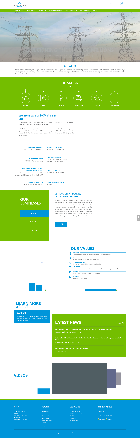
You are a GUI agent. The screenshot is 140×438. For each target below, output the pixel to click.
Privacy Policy (74, 420)
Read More (61, 224)
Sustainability (42, 10)
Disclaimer (73, 416)
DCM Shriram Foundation (77, 414)
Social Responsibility (71, 10)
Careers (111, 6)
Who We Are (19, 10)
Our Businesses (30, 10)
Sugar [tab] (32, 212)
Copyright (73, 418)
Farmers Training (46, 416)
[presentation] (32, 288)
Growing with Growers (55, 10)
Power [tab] (32, 221)
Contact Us (101, 411)
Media (94, 10)
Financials (44, 425)
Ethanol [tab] (33, 230)
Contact (121, 6)
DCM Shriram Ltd (75, 411)
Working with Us (85, 10)
